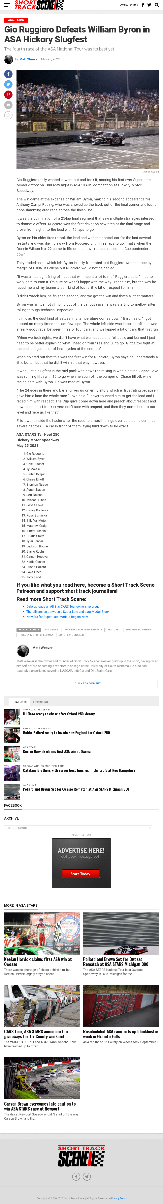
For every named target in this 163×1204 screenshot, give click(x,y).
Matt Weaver (29, 59)
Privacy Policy (119, 1198)
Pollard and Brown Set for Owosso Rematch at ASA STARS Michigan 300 (76, 789)
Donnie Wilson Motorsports (82, 629)
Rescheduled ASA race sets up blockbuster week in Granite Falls (120, 1033)
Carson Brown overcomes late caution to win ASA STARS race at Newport (40, 1106)
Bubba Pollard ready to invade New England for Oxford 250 (66, 732)
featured (114, 629)
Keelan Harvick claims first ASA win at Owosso (57, 751)
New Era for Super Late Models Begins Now (57, 617)
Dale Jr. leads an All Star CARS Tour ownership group (63, 606)
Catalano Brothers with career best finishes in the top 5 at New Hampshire (79, 770)
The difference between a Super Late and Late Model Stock (67, 612)
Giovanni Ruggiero (138, 629)
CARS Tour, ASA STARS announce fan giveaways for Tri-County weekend (36, 1033)
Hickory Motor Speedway (36, 634)
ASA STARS (51, 629)
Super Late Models (71, 634)
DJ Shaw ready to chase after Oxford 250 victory (59, 713)
